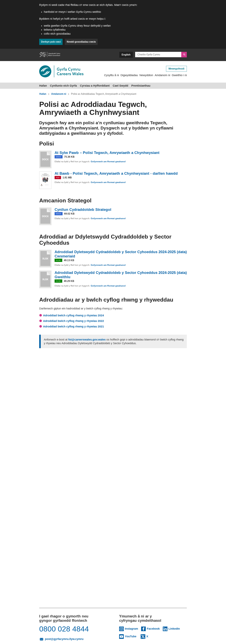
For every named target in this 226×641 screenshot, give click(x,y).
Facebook (153, 628)
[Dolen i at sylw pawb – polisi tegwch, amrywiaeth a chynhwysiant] (45, 159)
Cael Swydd (120, 85)
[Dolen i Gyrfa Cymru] (61, 71)
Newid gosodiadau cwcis (81, 41)
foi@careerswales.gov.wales (87, 339)
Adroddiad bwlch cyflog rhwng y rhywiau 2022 (73, 320)
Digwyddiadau (129, 75)
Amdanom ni (162, 75)
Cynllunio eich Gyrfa (63, 85)
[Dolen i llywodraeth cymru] (49, 55)
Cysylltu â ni (111, 75)
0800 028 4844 (64, 629)
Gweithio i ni (179, 75)
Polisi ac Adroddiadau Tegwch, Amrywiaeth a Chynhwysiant (103, 94)
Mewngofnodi (176, 68)
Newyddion (146, 75)
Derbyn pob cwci (51, 41)
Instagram (131, 628)
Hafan (43, 85)
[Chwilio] (184, 54)
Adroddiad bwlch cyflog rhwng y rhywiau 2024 (73, 315)
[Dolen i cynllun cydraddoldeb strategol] (45, 216)
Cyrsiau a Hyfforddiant (95, 85)
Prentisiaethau (140, 85)
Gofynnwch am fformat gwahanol (108, 161)
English (126, 54)
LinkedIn (175, 628)
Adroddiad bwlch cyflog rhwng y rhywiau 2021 (73, 326)
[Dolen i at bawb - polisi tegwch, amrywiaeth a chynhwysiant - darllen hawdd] (45, 180)
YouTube (131, 636)
